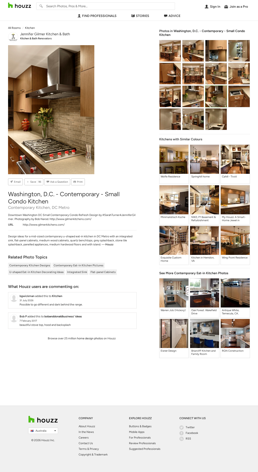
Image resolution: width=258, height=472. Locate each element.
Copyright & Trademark (93, 454)
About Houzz (87, 426)
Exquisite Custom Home (171, 259)
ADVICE (174, 16)
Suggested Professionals (144, 449)
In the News (86, 432)
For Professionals (140, 437)
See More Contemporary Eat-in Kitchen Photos (193, 273)
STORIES (142, 16)
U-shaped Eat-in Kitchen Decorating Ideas (36, 272)
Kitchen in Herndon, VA (202, 259)
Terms (83, 449)
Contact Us (86, 443)
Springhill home (200, 176)
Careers (84, 437)
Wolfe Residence (170, 176)
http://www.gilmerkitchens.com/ (70, 219)
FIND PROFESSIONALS (99, 16)
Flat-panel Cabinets (103, 272)
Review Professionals (142, 443)
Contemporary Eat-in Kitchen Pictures (78, 265)
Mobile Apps (137, 432)
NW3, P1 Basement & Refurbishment (203, 219)
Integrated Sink (77, 272)
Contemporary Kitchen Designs (29, 265)
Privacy (94, 449)
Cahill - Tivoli (229, 176)
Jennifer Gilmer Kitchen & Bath (45, 34)
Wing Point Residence (235, 257)
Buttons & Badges (140, 426)
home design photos (90, 338)
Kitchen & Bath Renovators (36, 38)
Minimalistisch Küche (173, 217)
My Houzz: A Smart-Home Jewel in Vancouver (234, 219)
